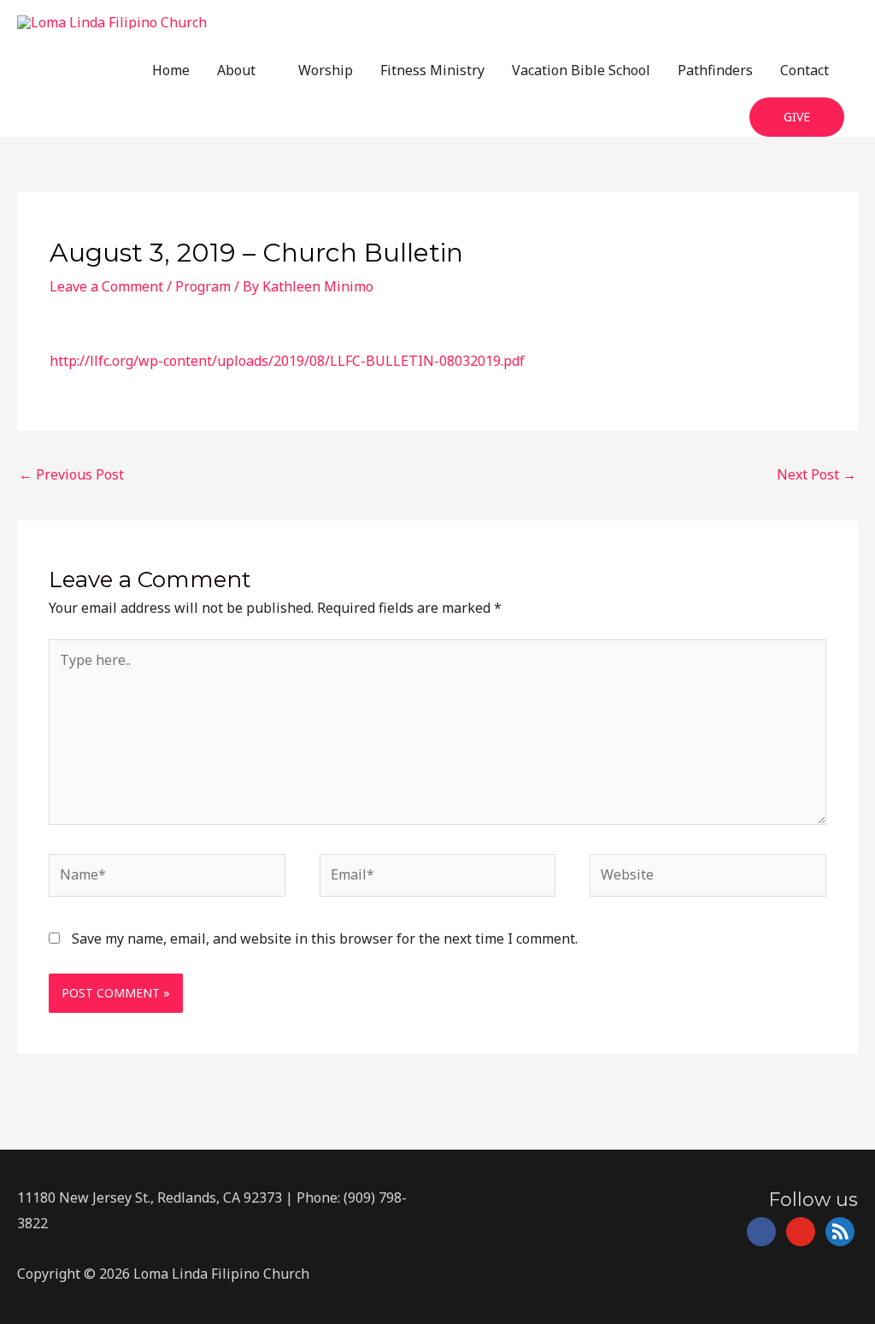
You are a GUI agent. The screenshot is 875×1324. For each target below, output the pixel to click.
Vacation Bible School (581, 70)
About (236, 70)
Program (203, 286)
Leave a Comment (106, 286)
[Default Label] (800, 1230)
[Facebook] (761, 1230)
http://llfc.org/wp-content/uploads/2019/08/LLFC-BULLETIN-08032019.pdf (287, 360)
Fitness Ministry (432, 70)
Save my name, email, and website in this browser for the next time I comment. (325, 938)
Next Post (816, 474)
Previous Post (71, 474)
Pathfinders (715, 70)
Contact (804, 70)
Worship (325, 70)
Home (171, 70)
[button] (796, 117)
